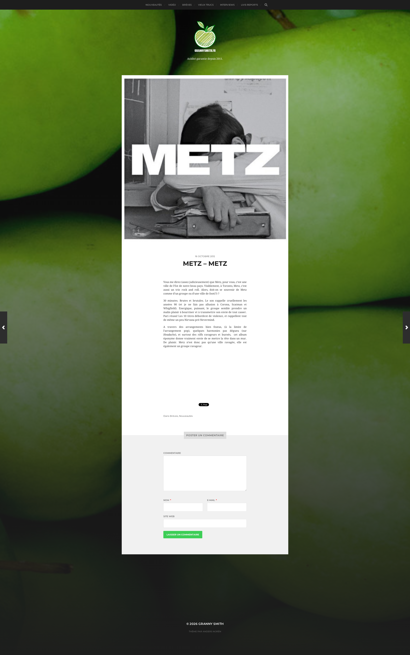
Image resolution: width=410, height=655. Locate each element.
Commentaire (172, 453)
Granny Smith (211, 624)
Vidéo (172, 4)
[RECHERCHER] (266, 4)
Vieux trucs (206, 4)
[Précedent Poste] (3, 327)
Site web (169, 516)
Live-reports (249, 4)
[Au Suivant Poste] (406, 327)
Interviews (227, 4)
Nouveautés (154, 4)
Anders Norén (212, 631)
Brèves (187, 4)
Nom (167, 500)
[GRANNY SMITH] (205, 37)
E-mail (212, 500)
